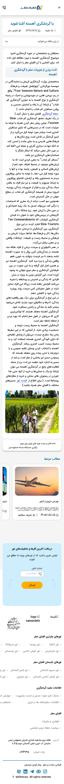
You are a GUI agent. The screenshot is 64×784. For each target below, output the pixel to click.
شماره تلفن (37, 568)
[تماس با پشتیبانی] (4, 7)
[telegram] (32, 771)
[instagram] (45, 771)
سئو (45, 765)
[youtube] (39, 771)
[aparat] (19, 771)
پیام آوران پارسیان (32, 765)
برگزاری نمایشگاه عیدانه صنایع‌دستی (23, 447)
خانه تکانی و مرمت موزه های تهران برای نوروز (37, 443)
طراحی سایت (54, 765)
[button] (32, 585)
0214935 (24, 752)
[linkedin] (25, 771)
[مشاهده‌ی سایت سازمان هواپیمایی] (13, 623)
